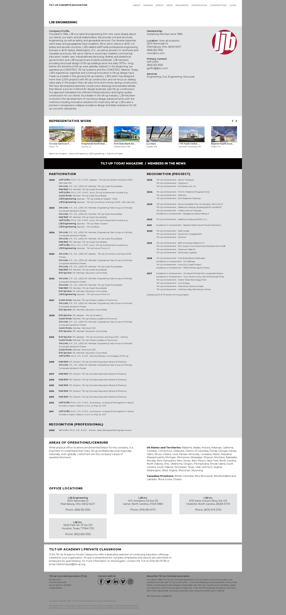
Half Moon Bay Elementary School (194, 289)
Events (160, 5)
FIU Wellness (189, 261)
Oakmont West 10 (186, 249)
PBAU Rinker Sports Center (196, 267)
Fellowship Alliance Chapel (190, 286)
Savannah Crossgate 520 (190, 234)
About (136, 5)
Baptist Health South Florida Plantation (202, 225)
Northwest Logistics (187, 252)
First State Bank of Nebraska (191, 258)
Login (232, 5)
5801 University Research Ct (191, 243)
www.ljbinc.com (156, 53)
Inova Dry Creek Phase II (189, 264)
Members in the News (167, 163)
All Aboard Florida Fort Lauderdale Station (203, 273)
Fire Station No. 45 (186, 186)
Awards (148, 5)
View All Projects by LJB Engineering (87, 153)
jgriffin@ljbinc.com (157, 68)
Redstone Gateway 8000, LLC (192, 219)
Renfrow (182, 195)
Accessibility (166, 596)
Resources (182, 5)
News (170, 5)
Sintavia (182, 237)
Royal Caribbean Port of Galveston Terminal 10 (200, 204)
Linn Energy (184, 283)
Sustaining (153, 34)
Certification (199, 5)
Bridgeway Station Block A (196, 213)
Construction (218, 5)
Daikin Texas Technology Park (192, 279)
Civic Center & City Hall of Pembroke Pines (203, 276)
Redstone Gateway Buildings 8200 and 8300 (200, 207)
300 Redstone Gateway (189, 198)
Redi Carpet (183, 231)
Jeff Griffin (153, 61)
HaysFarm (183, 183)
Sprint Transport (186, 180)
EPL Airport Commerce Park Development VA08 (202, 246)
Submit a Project (115, 153)
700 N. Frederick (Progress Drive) (194, 192)
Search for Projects (58, 153)
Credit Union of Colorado (190, 210)
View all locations (169, 40)
